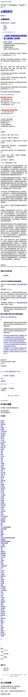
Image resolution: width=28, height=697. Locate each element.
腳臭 (2, 426)
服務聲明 (16, 676)
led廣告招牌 (4, 565)
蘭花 (2, 525)
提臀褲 (2, 635)
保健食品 (3, 504)
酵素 (2, 512)
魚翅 (2, 470)
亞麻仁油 (3, 505)
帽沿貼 (2, 422)
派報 (2, 558)
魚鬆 (2, 451)
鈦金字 (2, 572)
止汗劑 (2, 440)
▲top (2, 378)
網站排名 (3, 546)
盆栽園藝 (3, 521)
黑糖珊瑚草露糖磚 (5, 541)
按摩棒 (2, 602)
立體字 (2, 560)
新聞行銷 (3, 618)
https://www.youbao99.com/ (7, 94)
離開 (9, 694)
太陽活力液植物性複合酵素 (8, 537)
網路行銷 (3, 615)
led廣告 (2, 570)
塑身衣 (2, 631)
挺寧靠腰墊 (4, 529)
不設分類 (12, 23)
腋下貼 (2, 438)
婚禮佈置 (3, 553)
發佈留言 (3, 390)
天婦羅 (2, 463)
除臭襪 (2, 427)
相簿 (5, 26)
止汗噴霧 (3, 442)
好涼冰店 (3, 433)
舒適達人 (3, 613)
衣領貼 (2, 420)
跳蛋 (2, 604)
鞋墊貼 (2, 443)
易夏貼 (2, 436)
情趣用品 (3, 601)
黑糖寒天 (3, 539)
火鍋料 (2, 465)
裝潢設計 (12, 375)
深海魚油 (3, 511)
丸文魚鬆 (3, 588)
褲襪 (2, 585)
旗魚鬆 (2, 449)
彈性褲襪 (3, 586)
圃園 (2, 629)
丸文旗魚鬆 (4, 590)
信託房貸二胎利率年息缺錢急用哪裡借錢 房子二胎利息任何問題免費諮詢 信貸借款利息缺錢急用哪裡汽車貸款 (15, 344)
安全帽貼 (3, 435)
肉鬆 (2, 452)
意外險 (2, 514)
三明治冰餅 (4, 431)
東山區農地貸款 (22, 302)
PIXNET (7, 674)
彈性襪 (2, 583)
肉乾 (2, 459)
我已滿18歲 (3, 694)
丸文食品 (3, 445)
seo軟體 (3, 545)
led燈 (2, 567)
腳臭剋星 (3, 424)
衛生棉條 (3, 611)
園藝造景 (3, 520)
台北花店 (3, 557)
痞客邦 (11, 371)
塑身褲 (2, 632)
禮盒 (2, 454)
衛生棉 (2, 610)
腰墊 (2, 532)
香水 (2, 625)
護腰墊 (2, 534)
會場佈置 (3, 555)
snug (2, 479)
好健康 (2, 502)
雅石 (2, 523)
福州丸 (2, 467)
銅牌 (2, 562)
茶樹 (2, 623)
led (1, 569)
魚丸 (2, 461)
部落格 (5, 27)
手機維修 (3, 608)
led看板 (2, 574)
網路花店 (3, 551)
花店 (2, 549)
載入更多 (3, 381)
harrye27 (3, 363)
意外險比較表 (4, 516)
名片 (5, 29)
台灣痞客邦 (7, 11)
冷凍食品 (3, 468)
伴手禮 (2, 456)
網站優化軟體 (4, 543)
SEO (2, 548)
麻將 (2, 592)
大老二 (2, 594)
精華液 (2, 622)
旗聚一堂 (3, 447)
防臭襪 (2, 429)
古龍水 (2, 627)
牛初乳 (2, 509)
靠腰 (2, 530)
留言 (14, 371)
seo (1, 616)
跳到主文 (3, 15)
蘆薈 (2, 620)
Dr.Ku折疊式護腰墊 (6, 527)
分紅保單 (3, 518)
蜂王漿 (2, 507)
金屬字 (2, 564)
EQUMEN (3, 634)
